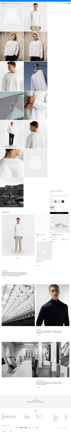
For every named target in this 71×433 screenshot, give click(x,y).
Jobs (53, 421)
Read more (39, 335)
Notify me (44, 239)
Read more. (3, 419)
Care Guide (54, 419)
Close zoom (12, 16)
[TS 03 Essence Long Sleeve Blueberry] (63, 201)
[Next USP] (36, 404)
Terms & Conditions (55, 420)
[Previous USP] (34, 404)
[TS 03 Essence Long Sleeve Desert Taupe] (55, 201)
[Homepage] (3, 3)
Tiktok (65, 419)
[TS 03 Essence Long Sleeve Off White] (59, 201)
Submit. (17, 427)
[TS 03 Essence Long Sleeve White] (52, 201)
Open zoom (12, 105)
